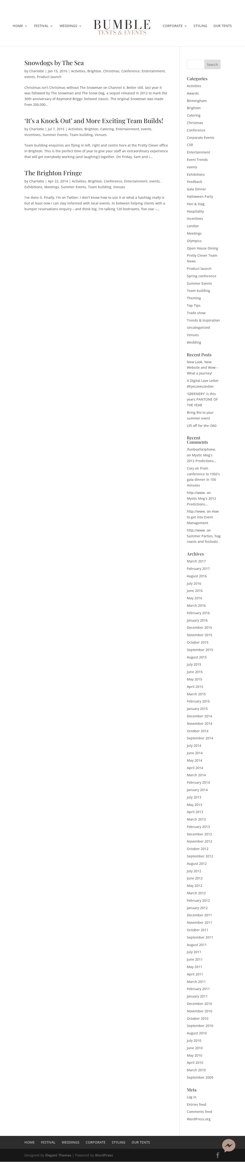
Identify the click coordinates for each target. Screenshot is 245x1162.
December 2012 (199, 834)
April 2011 (195, 974)
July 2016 (194, 583)
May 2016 (194, 598)
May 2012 (194, 885)
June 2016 (195, 590)
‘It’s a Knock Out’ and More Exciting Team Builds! (93, 120)
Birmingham (197, 100)
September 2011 (200, 937)
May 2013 (194, 804)
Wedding (194, 342)
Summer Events (55, 134)
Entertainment (153, 71)
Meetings (51, 187)
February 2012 (198, 900)
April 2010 (195, 1062)
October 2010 (197, 1018)
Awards (193, 93)
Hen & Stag (196, 204)
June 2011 (195, 959)
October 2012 (197, 848)
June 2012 (195, 878)
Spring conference (201, 276)
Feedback (194, 181)
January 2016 (197, 620)
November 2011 (199, 922)
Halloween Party (200, 196)
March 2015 (196, 694)
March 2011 (196, 981)
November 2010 (199, 1011)
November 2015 (199, 635)
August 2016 (197, 576)
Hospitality (195, 211)
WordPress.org (199, 1119)
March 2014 (196, 775)
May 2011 (194, 966)
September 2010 (200, 1025)
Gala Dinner (196, 189)
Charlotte (36, 71)
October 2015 (197, 642)
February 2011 (198, 988)
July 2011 (194, 952)
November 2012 (199, 841)
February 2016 (198, 613)
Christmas (111, 71)
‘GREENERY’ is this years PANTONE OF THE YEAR (202, 399)
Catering (107, 129)
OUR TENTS (222, 26)
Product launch (49, 76)
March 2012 (196, 893)
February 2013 (198, 826)
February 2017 (198, 568)
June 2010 (195, 1048)
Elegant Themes (58, 1155)
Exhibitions (33, 187)
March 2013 (196, 819)
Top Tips (193, 305)
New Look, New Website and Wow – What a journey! (202, 368)
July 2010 (194, 1040)
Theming (194, 298)
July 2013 (194, 797)
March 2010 (196, 1070)
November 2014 (199, 723)
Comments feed (199, 1111)
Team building (81, 134)
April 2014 (195, 767)
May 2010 (194, 1055)
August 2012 (197, 863)
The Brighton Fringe (53, 173)
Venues (101, 134)
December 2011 (199, 915)
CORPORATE (173, 26)
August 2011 (197, 944)
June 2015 (195, 671)
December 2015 (199, 627)
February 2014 (198, 782)
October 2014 (197, 731)
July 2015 (194, 664)
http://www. (196, 492)
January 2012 (197, 908)
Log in (191, 1097)
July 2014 (194, 745)
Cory (190, 468)
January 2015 (197, 708)
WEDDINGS (68, 26)
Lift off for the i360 (202, 425)
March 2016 (196, 605)
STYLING (200, 26)
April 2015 (195, 686)
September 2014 (200, 738)
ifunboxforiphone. (201, 449)
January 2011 (197, 996)
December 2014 (199, 716)
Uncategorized (198, 327)
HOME (18, 26)
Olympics (194, 240)
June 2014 (195, 753)
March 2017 (196, 561)
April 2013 (195, 812)
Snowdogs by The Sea (54, 62)
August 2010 (197, 1033)
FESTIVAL (41, 26)
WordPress (104, 1155)
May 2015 (194, 679)
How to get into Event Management (203, 517)
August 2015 (197, 657)
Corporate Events (200, 137)
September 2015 (200, 649)
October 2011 (197, 930)
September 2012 (200, 856)
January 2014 (197, 790)
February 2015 (198, 701)
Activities (78, 71)
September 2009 (200, 1077)
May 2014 (194, 760)
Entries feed (196, 1104)
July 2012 (194, 871)
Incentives (32, 134)
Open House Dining (202, 248)
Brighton (94, 71)
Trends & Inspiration (203, 320)
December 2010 (199, 1003)
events (29, 76)
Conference (130, 71)
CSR (190, 144)
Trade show (196, 313)
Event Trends (197, 159)
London (193, 226)
